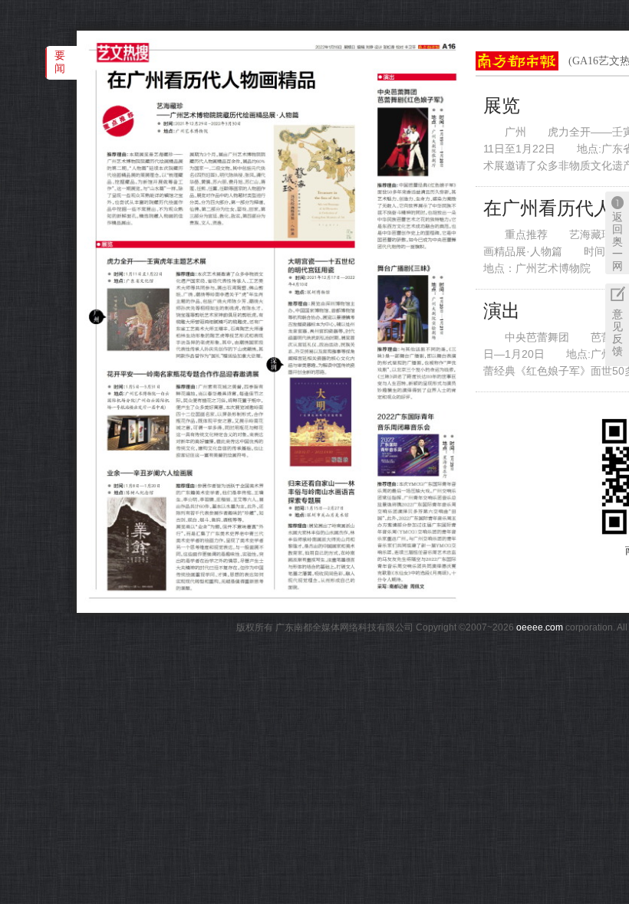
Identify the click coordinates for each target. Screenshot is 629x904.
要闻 (59, 61)
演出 (501, 311)
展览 (501, 106)
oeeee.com (539, 627)
